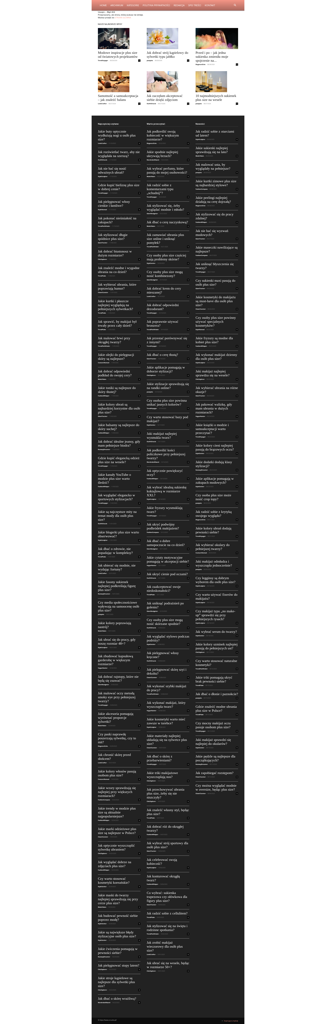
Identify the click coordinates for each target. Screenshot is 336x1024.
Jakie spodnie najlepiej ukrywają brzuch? (162, 154)
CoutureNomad (103, 363)
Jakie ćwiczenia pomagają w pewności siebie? (118, 951)
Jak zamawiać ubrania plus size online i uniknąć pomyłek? (165, 239)
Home (103, 5)
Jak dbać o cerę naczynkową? (167, 222)
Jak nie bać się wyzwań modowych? (212, 233)
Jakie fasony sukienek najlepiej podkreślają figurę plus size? (117, 586)
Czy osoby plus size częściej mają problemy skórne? (166, 257)
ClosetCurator (103, 292)
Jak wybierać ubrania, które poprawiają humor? (117, 286)
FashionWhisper (103, 396)
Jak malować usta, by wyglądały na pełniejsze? (213, 166)
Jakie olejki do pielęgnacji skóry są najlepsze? (116, 357)
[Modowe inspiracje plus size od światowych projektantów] (119, 38)
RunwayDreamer (104, 449)
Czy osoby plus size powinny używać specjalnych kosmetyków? (216, 321)
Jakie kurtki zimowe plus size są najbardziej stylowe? (216, 183)
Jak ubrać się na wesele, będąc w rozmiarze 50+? (168, 965)
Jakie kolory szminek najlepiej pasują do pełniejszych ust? (217, 646)
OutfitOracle (151, 104)
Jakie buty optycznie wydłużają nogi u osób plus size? (117, 135)
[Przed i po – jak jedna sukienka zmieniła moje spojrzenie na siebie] (217, 38)
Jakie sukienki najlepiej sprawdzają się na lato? (212, 150)
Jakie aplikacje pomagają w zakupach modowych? (215, 480)
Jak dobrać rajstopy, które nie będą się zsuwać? (118, 678)
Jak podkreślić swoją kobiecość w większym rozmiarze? (163, 135)
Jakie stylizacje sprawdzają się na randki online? (168, 386)
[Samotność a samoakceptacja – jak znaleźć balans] (119, 81)
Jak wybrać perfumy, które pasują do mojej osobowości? (167, 170)
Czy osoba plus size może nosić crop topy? (213, 497)
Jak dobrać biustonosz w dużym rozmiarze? (115, 253)
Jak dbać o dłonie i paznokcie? (217, 694)
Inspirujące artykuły (231, 1021)
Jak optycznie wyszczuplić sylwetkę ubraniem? (116, 847)
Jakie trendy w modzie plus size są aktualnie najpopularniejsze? (117, 812)
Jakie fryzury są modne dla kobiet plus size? (214, 340)
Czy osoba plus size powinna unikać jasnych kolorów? (167, 402)
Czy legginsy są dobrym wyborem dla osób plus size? (215, 580)
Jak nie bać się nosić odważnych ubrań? (112, 170)
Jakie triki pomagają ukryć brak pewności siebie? (214, 679)
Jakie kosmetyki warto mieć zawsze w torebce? (166, 721)
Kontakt (210, 5)
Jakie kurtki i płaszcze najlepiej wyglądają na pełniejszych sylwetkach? (115, 305)
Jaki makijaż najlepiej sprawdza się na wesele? (213, 373)
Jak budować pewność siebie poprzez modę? (118, 918)
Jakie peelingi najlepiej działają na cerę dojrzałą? (213, 200)
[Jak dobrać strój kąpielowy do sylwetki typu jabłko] (168, 38)
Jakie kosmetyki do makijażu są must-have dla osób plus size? (216, 301)
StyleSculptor (102, 176)
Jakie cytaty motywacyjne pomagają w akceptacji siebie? (168, 559)
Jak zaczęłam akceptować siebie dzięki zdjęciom (165, 98)
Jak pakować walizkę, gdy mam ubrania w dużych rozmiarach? (214, 408)
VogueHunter (102, 668)
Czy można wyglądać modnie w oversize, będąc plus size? (216, 787)
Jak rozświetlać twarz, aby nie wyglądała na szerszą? (119, 154)
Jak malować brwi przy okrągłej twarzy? (114, 340)
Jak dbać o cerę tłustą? (162, 355)
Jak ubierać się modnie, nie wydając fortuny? (117, 567)
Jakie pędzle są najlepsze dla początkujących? (215, 758)
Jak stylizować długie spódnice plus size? (113, 237)
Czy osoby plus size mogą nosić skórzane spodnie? (165, 622)
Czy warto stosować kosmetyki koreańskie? (114, 880)
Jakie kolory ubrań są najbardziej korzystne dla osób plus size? (119, 408)
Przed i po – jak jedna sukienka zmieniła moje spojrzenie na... (212, 56)
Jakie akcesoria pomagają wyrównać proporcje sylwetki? (115, 718)
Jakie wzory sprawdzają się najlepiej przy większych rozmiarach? (117, 792)
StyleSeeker (102, 887)
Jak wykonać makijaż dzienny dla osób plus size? (216, 357)
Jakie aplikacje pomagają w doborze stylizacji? (166, 369)
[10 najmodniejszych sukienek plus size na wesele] (217, 81)
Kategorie (133, 5)
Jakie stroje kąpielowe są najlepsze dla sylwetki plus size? (116, 982)
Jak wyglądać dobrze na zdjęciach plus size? (114, 864)
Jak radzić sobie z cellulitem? (167, 913)
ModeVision (102, 379)
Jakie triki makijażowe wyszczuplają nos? (162, 775)
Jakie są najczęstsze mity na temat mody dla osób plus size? (117, 516)
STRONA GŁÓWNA (123, 17)
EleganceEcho (200, 64)
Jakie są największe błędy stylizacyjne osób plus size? (117, 934)
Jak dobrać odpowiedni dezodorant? (163, 307)
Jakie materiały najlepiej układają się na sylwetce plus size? (167, 740)
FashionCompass (104, 800)
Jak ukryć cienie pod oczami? (167, 574)
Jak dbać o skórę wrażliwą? (117, 998)
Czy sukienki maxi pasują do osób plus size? (215, 282)
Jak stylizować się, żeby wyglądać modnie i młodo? (165, 207)
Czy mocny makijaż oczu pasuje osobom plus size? (213, 725)
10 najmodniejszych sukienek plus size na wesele (216, 98)
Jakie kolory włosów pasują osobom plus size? (117, 773)
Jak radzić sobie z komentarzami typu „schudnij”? (160, 189)
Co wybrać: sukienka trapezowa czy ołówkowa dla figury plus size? (167, 897)
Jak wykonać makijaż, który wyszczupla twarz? (166, 705)
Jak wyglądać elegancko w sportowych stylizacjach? (116, 497)
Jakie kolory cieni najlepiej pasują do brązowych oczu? (215, 447)
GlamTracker (102, 243)
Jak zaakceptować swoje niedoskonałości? (164, 589)
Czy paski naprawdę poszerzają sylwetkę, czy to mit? (117, 738)
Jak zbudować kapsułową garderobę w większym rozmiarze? (115, 660)
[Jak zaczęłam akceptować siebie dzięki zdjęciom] (168, 81)
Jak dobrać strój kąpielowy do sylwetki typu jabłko (167, 55)
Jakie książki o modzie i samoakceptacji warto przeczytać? (212, 429)
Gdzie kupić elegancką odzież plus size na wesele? (119, 460)
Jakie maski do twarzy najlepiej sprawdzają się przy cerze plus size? (118, 899)
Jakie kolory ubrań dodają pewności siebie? (213, 530)
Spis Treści (194, 5)
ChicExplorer (102, 259)
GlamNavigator (103, 685)
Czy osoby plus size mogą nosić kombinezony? (165, 274)
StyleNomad (102, 210)
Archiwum (116, 5)
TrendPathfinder (104, 226)
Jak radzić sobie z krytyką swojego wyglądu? (214, 514)
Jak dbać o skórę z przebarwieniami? (159, 758)
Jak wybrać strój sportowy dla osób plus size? (167, 845)
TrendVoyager (103, 60)
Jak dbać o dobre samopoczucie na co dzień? (166, 543)
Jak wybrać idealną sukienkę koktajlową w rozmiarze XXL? (167, 491)
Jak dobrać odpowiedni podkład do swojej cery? (115, 373)
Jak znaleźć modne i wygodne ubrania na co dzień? (119, 270)
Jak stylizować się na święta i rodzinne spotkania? (167, 928)
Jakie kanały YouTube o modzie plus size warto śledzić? (114, 478)
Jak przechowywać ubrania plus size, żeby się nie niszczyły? (165, 793)
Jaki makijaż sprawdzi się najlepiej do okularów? (213, 742)
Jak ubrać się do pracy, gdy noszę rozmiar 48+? (117, 641)
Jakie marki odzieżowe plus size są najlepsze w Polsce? (117, 831)
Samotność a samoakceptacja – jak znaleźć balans (118, 98)
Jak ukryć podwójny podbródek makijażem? (163, 526)
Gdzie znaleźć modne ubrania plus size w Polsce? (216, 708)
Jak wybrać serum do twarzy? (216, 632)
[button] (235, 5)
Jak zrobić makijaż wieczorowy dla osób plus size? (165, 946)
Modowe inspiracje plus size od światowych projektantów (118, 55)
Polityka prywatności (156, 5)
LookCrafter (102, 104)
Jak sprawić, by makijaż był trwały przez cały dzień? (117, 323)
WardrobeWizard (104, 1002)
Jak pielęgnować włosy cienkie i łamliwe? (114, 204)
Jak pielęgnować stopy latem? (118, 965)
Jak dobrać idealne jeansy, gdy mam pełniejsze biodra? (119, 443)
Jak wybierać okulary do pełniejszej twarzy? (213, 547)
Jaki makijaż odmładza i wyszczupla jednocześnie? (214, 563)
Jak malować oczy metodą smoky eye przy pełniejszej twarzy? (116, 697)
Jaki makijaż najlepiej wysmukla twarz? (162, 435)
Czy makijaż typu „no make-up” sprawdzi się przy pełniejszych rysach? (215, 615)
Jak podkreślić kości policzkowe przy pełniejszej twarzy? (166, 454)
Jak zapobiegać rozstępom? (214, 773)
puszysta (150, 60)
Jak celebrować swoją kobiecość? (162, 862)
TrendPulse (102, 276)
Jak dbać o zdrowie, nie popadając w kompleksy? (115, 551)
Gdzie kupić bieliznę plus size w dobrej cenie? (118, 187)
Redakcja (179, 5)
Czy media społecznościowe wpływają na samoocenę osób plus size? (118, 606)
